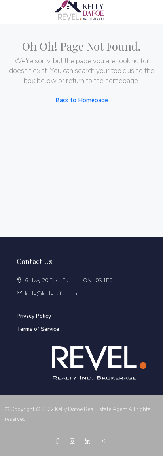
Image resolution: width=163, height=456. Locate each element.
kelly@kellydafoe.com (52, 293)
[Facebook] (59, 441)
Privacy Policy (34, 316)
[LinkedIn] (89, 441)
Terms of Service (38, 329)
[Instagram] (74, 441)
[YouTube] (104, 441)
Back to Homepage (81, 100)
